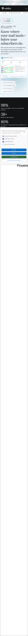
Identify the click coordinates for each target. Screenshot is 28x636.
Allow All (14, 153)
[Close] (26, 128)
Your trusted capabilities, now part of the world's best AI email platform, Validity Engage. (14, 3)
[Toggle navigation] (25, 8)
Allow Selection (14, 156)
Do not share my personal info (14, 160)
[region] (14, 381)
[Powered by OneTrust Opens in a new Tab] (22, 164)
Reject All (14, 149)
